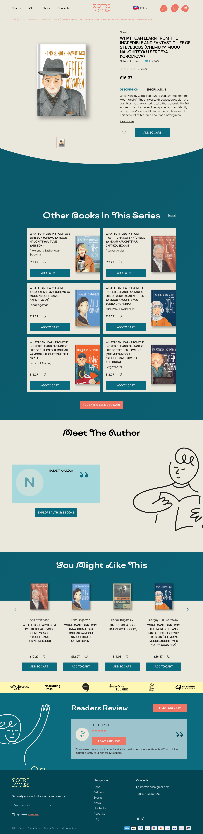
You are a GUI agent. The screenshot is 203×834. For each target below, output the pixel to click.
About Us (99, 813)
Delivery (99, 792)
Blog (96, 819)
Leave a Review (170, 708)
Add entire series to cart (101, 405)
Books (22, 19)
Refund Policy (18, 828)
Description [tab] (129, 89)
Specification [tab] (156, 89)
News (46, 8)
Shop (15, 8)
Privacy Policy (33, 814)
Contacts (64, 8)
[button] (188, 610)
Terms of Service (51, 828)
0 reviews (142, 68)
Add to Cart (152, 132)
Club (32, 8)
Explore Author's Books (56, 512)
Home (14, 19)
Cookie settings (69, 828)
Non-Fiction (32, 19)
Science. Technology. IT (50, 19)
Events (98, 797)
